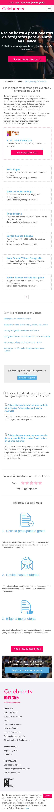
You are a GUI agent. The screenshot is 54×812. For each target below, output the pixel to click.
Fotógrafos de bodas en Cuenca (17, 318)
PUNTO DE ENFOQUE (19, 140)
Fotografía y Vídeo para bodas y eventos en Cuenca (26, 324)
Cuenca (19, 81)
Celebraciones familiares (14, 736)
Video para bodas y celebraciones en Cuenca (23, 342)
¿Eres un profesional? (27, 2)
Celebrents (8, 81)
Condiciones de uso (12, 765)
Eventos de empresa (12, 724)
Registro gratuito (11, 750)
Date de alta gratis (27, 377)
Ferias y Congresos (12, 732)
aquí (27, 808)
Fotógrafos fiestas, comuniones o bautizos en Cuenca (27, 336)
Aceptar (47, 796)
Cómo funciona (10, 712)
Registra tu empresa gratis (27, 670)
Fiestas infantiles (11, 728)
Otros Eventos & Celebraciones (17, 740)
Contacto (8, 754)
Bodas (6, 720)
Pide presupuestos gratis (27, 59)
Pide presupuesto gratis (27, 648)
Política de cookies (12, 772)
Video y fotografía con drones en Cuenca (21, 330)
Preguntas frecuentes (13, 716)
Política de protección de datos (17, 768)
